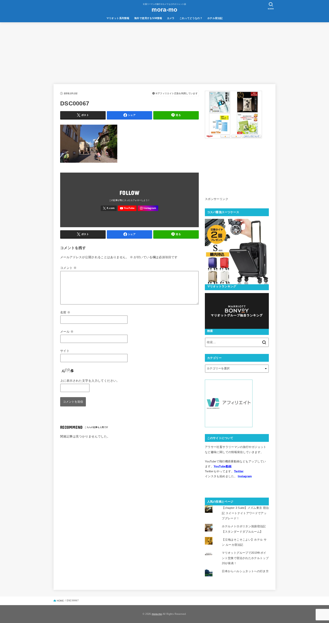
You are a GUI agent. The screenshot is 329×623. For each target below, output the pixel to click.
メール (66, 331)
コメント (68, 267)
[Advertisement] (164, 50)
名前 (65, 312)
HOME (60, 601)
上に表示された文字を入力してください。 (90, 380)
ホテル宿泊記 (215, 18)
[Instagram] (148, 208)
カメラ (171, 18)
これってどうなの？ (191, 18)
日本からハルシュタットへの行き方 (245, 571)
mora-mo (164, 9)
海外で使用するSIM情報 (148, 18)
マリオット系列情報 (117, 18)
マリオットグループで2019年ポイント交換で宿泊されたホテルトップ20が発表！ (245, 558)
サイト (64, 350)
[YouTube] (127, 208)
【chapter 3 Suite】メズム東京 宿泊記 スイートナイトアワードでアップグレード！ (245, 513)
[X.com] (109, 208)
